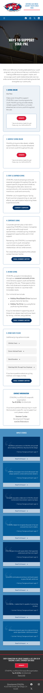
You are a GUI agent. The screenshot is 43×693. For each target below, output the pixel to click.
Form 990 (21, 675)
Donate (21, 118)
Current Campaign (21, 208)
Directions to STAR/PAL (15, 684)
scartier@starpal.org (21, 421)
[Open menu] (4, 18)
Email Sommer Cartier (21, 259)
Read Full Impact (20, 459)
